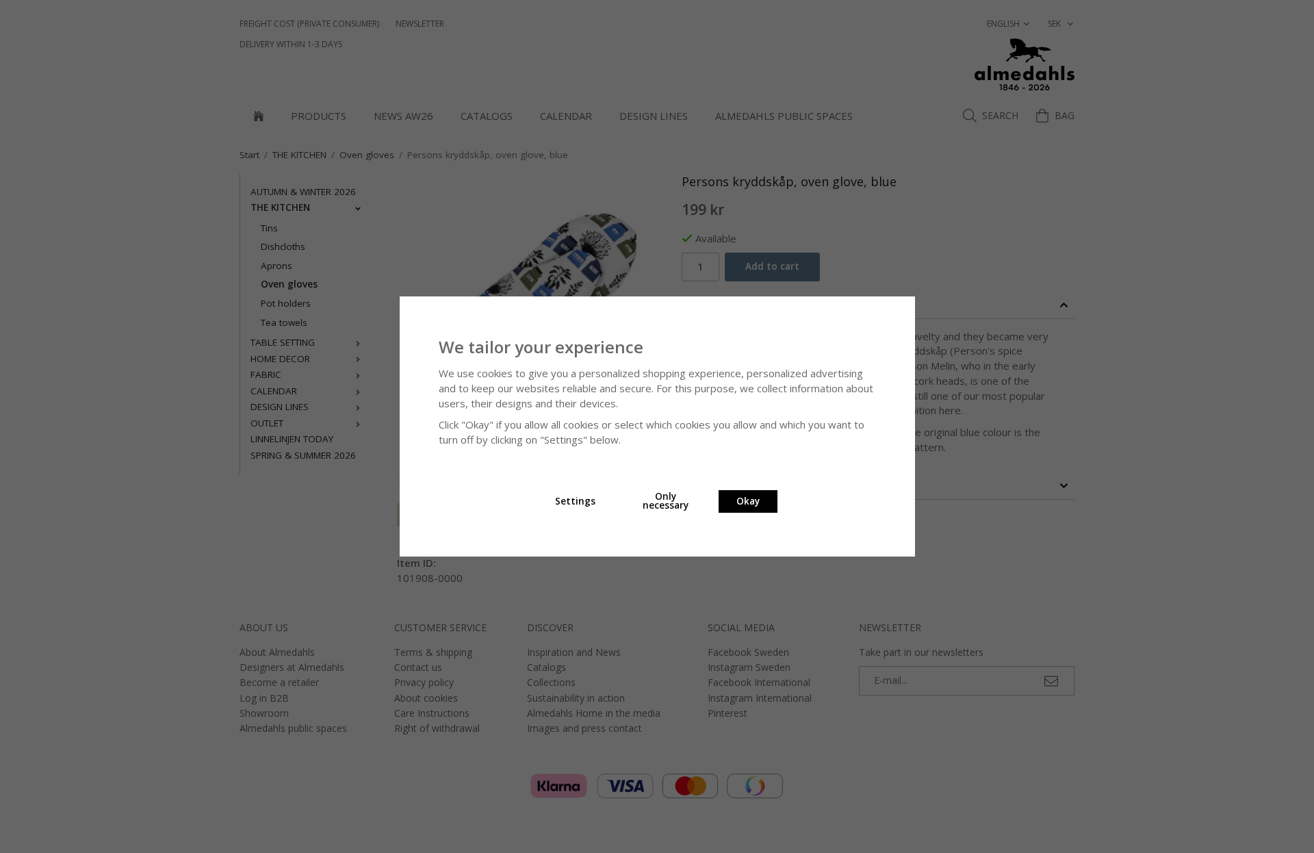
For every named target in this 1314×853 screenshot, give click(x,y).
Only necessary (665, 501)
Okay (748, 501)
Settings (575, 501)
